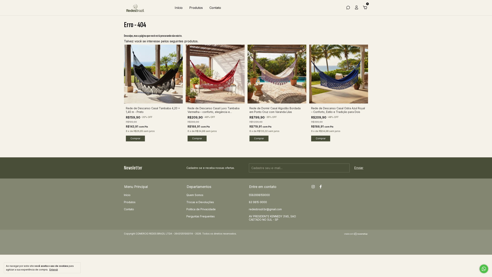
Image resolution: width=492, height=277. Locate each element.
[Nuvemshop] (356, 234)
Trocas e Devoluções (200, 202)
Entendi (53, 269)
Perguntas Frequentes (200, 216)
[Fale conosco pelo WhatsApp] (484, 268)
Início (179, 8)
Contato (215, 8)
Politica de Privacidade (201, 209)
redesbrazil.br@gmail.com (265, 209)
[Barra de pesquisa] (348, 8)
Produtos (196, 8)
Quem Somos (194, 195)
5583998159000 (259, 195)
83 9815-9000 (258, 202)
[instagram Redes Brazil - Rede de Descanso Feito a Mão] (313, 187)
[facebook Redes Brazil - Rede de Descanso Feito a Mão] (320, 187)
